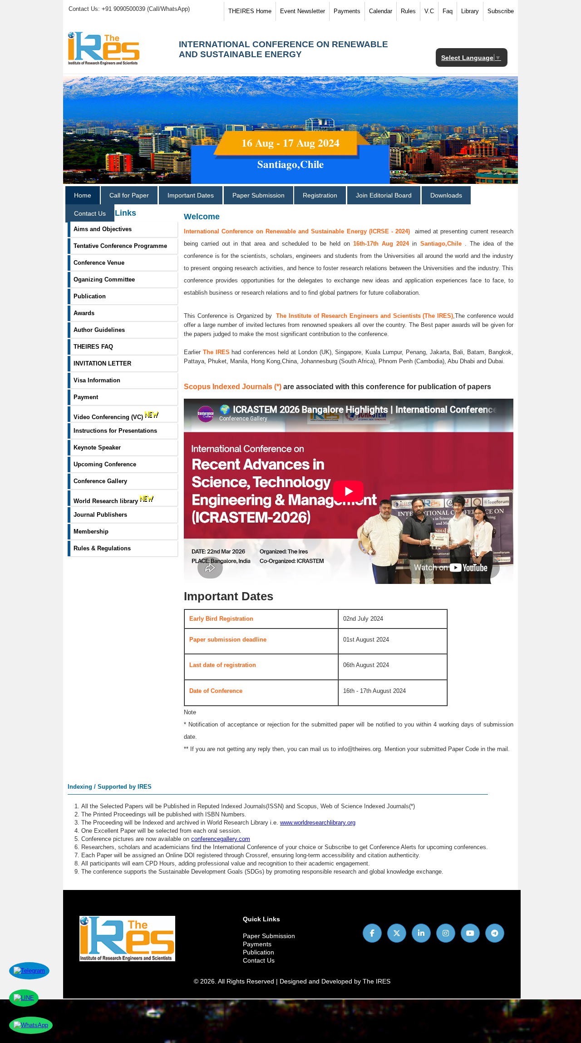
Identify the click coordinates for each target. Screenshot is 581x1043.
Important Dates (190, 195)
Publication (258, 952)
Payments (347, 11)
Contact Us (90, 213)
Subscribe (500, 11)
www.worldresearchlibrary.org (317, 822)
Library (470, 11)
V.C (429, 11)
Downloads (446, 195)
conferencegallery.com (220, 838)
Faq (448, 11)
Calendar (380, 11)
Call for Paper (129, 195)
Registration (320, 195)
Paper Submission (258, 195)
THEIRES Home (249, 11)
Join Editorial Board (384, 195)
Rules (408, 11)
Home (82, 195)
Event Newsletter (302, 11)
